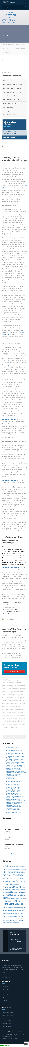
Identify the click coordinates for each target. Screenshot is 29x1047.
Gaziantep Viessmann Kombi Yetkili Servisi (16, 772)
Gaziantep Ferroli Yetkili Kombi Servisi (15, 762)
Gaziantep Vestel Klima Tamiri (10, 918)
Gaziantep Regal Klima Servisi (13, 803)
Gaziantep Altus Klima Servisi (13, 784)
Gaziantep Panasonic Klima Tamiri (14, 909)
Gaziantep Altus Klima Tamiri (9, 868)
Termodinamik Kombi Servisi (11, 96)
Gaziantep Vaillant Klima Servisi (13, 780)
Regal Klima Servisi (8, 1018)
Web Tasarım (13, 1038)
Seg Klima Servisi (7, 1023)
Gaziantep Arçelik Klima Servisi (13, 787)
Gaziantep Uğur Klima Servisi (13, 808)
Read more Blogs (9, 853)
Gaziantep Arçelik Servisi (15, 869)
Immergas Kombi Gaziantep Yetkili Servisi (16, 759)
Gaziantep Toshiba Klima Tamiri (10, 915)
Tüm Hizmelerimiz (8, 81)
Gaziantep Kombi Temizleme (11, 111)
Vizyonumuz (6, 989)
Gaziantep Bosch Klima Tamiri (13, 872)
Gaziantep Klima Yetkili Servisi (13, 774)
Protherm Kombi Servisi (10, 103)
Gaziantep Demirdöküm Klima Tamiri (14, 875)
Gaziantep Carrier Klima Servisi (13, 812)
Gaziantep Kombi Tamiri (10, 114)
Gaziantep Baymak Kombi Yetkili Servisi (15, 766)
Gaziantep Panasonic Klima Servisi (14, 802)
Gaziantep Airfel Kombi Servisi (13, 768)
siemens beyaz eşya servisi (7, 922)
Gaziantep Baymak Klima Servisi (13, 789)
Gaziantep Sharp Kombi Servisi (11, 99)
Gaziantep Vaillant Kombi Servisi (12, 92)
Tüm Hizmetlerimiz (7, 1026)
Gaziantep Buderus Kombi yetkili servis (15, 753)
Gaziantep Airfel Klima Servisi (13, 783)
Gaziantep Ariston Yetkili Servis (13, 747)
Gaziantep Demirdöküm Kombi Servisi (15, 763)
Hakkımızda (6, 986)
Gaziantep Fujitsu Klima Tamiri (10, 877)
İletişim (5, 1000)
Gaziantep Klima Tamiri (11, 775)
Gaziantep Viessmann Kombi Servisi (13, 88)
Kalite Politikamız (7, 992)
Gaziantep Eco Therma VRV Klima (12, 84)
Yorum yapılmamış (13, 727)
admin (6, 679)
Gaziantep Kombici (8, 107)
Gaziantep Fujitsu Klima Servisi (13, 794)
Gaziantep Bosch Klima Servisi (13, 792)
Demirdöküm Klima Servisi (12, 793)
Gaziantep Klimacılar (11, 75)
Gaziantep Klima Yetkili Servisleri (13, 902)
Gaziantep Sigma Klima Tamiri (16, 913)
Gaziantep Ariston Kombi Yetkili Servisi (15, 765)
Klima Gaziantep (16, 920)
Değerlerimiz (6, 994)
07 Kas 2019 (7, 831)
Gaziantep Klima (21, 878)
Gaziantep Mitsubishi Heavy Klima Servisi (15, 800)
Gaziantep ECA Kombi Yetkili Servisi (14, 755)
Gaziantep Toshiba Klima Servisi (13, 806)
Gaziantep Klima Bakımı (9, 881)
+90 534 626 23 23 (14, 671)
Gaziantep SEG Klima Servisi (13, 805)
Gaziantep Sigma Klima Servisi (13, 781)
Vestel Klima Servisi (8, 1015)
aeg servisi (17, 865)
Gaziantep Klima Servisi (11, 822)
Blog (4, 997)
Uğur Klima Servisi (7, 1020)
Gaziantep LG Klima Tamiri (9, 906)
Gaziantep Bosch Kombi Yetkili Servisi (15, 771)
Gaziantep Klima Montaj (14, 887)
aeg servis (13, 865)
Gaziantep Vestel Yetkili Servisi (13, 749)
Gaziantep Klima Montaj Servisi (11, 889)
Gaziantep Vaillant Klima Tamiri (16, 916)
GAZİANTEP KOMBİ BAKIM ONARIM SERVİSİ (14, 845)
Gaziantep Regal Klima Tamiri (10, 910)
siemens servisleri (16, 922)
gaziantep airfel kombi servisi (18, 866)
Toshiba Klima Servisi (8, 1012)
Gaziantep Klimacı (10, 778)
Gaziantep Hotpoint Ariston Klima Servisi (15, 796)
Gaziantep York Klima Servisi (12, 811)
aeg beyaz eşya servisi (7, 865)
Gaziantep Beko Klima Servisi (13, 790)
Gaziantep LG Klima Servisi (12, 797)
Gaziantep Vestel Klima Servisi (13, 809)
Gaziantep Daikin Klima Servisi (13, 786)
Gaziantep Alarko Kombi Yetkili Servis (14, 761)
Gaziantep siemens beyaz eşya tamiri (15, 912)
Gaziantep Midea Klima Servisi (13, 799)
